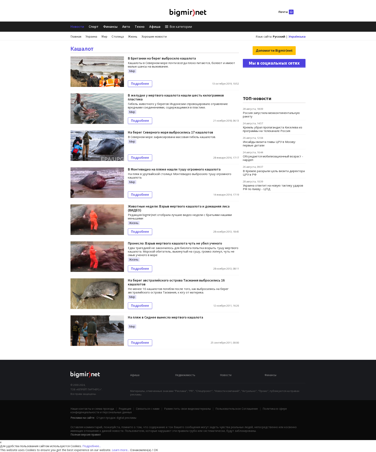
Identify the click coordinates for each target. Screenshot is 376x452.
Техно (140, 26)
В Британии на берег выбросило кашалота (162, 58)
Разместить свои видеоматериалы (187, 408)
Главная (75, 36)
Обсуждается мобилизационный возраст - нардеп (273, 158)
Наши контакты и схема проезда (92, 408)
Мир (104, 36)
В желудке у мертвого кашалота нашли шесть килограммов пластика (176, 97)
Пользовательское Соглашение (236, 408)
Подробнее (140, 83)
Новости (77, 26)
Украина (91, 36)
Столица (118, 36)
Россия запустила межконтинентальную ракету (271, 114)
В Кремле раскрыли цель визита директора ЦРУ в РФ (274, 172)
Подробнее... (91, 446)
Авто (126, 26)
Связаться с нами (147, 408)
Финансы (110, 26)
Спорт (94, 26)
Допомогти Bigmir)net (274, 50)
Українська (297, 36)
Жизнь (132, 36)
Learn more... (120, 450)
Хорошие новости (154, 36)
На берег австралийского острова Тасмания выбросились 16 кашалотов (176, 282)
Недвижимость (185, 375)
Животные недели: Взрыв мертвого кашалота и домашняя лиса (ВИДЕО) (179, 208)
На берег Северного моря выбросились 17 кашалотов (170, 132)
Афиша (154, 26)
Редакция (125, 408)
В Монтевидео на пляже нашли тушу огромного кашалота (174, 169)
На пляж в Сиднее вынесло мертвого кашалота (165, 317)
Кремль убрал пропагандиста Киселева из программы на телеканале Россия (272, 129)
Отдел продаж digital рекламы (116, 418)
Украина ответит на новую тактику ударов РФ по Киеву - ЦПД (273, 187)
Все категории (181, 26)
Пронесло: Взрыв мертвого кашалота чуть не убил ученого (175, 243)
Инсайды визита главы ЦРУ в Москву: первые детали (269, 143)
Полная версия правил (85, 434)
